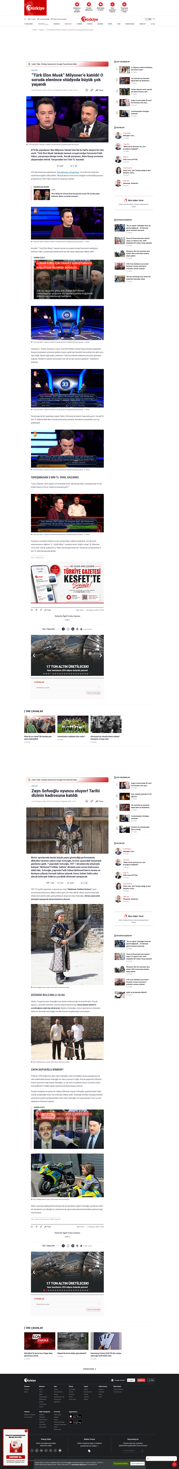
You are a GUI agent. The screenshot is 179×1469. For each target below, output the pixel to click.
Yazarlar (27, 1411)
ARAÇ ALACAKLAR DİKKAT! (136, 992)
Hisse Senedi (43, 1397)
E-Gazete (33, 19)
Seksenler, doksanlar (130, 183)
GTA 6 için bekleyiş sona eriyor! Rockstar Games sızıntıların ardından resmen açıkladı (137, 266)
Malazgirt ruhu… (129, 136)
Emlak (41, 1402)
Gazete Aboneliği (44, 19)
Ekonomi (42, 1386)
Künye (56, 1419)
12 (69, 673)
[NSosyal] (77, 629)
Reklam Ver (57, 1429)
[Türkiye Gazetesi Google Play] (75, 1422)
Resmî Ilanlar (43, 1419)
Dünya (71, 1386)
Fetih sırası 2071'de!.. (130, 159)
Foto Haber (42, 1424)
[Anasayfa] (30, 1380)
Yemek (86, 1394)
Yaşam (86, 1386)
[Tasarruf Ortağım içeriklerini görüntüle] (43, 24)
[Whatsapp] (87, 90)
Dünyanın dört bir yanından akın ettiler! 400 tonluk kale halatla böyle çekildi (138, 253)
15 (76, 673)
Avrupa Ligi (57, 1399)
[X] (63, 629)
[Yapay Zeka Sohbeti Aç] (174, 1464)
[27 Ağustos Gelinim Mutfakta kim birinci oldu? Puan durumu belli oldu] (125, 69)
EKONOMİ (100, 24)
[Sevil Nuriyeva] (119, 170)
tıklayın (133, 206)
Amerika (71, 1394)
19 (85, 673)
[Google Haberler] (86, 629)
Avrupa (71, 1392)
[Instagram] (50, 1450)
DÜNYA (110, 24)
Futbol (56, 1389)
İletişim (56, 1417)
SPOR (118, 24)
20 (87, 673)
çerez (69, 1462)
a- (71, 166)
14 (73, 673)
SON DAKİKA (29, 24)
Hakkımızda (57, 1414)
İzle (154, 24)
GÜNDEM (79, 24)
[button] (100, 655)
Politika (26, 1389)
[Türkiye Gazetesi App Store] (75, 1416)
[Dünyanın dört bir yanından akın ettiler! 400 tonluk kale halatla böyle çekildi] (120, 256)
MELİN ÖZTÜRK (39, 1219)
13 (71, 673)
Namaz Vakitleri (118, 1389)
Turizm (41, 1407)
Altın (40, 1392)
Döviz (40, 1394)
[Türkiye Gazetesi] (89, 21)
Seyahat (86, 1397)
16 (78, 673)
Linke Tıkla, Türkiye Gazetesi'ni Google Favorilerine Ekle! (54, 64)
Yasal (55, 1427)
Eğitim (26, 1392)
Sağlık (86, 1389)
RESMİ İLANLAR (129, 24)
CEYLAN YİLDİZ (39, 557)
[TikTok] (55, 1450)
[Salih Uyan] (119, 183)
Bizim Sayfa (117, 1386)
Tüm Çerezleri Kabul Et (121, 1463)
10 (64, 673)
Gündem (27, 1386)
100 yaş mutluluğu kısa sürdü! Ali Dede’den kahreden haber (138, 278)
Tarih (100, 1397)
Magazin (34, 70)
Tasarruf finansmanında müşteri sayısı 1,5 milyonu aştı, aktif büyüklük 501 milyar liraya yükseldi (139, 240)
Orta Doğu (72, 1389)
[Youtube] (46, 1450)
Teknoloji (42, 1417)
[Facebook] (36, 610)
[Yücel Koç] (119, 146)
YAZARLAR (56, 24)
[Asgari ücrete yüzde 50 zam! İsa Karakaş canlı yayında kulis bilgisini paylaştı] (125, 102)
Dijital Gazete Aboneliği (60, 19)
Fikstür (56, 1394)
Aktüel (86, 1399)
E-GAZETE (131, 1380)
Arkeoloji (101, 1392)
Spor (55, 1386)
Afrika (71, 1397)
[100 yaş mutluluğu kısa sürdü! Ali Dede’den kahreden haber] (120, 282)
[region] (90, 1464)
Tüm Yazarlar (28, 1417)
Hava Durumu (88, 1392)
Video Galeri (43, 1427)
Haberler (42, 1422)
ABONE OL (141, 1380)
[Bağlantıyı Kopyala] (92, 90)
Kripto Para (42, 1399)
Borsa (41, 1389)
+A (76, 166)
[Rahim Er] (119, 159)
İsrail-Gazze (72, 1399)
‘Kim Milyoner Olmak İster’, (68, 172)
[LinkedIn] (72, 629)
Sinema (101, 1389)
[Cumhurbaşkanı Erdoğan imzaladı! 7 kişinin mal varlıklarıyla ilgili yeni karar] (125, 113)
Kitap (100, 1394)
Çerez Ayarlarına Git (137, 1463)
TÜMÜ (90, 674)
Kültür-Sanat (103, 1386)
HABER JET (143, 24)
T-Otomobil (42, 1404)
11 (67, 673)
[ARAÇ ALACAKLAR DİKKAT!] (120, 998)
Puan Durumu (58, 1392)
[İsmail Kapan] (119, 135)
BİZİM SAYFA (68, 24)
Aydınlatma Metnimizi (79, 1464)
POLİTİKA (89, 24)
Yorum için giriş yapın (93, 693)
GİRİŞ (149, 19)
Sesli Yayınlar (118, 1392)
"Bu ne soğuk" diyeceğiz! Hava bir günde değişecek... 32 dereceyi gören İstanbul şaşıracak (138, 228)
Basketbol (57, 1402)
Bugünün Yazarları (29, 1414)
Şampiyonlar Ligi (59, 1397)
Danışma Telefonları (60, 1424)
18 (82, 673)
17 (80, 673)
